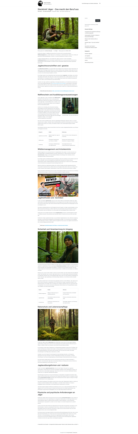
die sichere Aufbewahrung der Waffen (58, 83)
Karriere (86, 60)
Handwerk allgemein (88, 53)
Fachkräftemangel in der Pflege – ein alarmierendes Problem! (56, 225)
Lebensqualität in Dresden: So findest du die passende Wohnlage (92, 36)
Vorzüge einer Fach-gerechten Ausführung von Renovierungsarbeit (92, 32)
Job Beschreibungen (48, 50)
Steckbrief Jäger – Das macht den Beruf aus (92, 43)
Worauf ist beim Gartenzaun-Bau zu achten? (70, 424)
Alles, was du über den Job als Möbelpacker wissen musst (63, 90)
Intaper (56, 50)
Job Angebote (87, 55)
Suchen (86, 18)
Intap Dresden (47, 2)
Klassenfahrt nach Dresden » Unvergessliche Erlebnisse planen (49, 424)
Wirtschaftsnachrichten (89, 62)
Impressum (75, 432)
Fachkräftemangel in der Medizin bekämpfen (90, 3)
